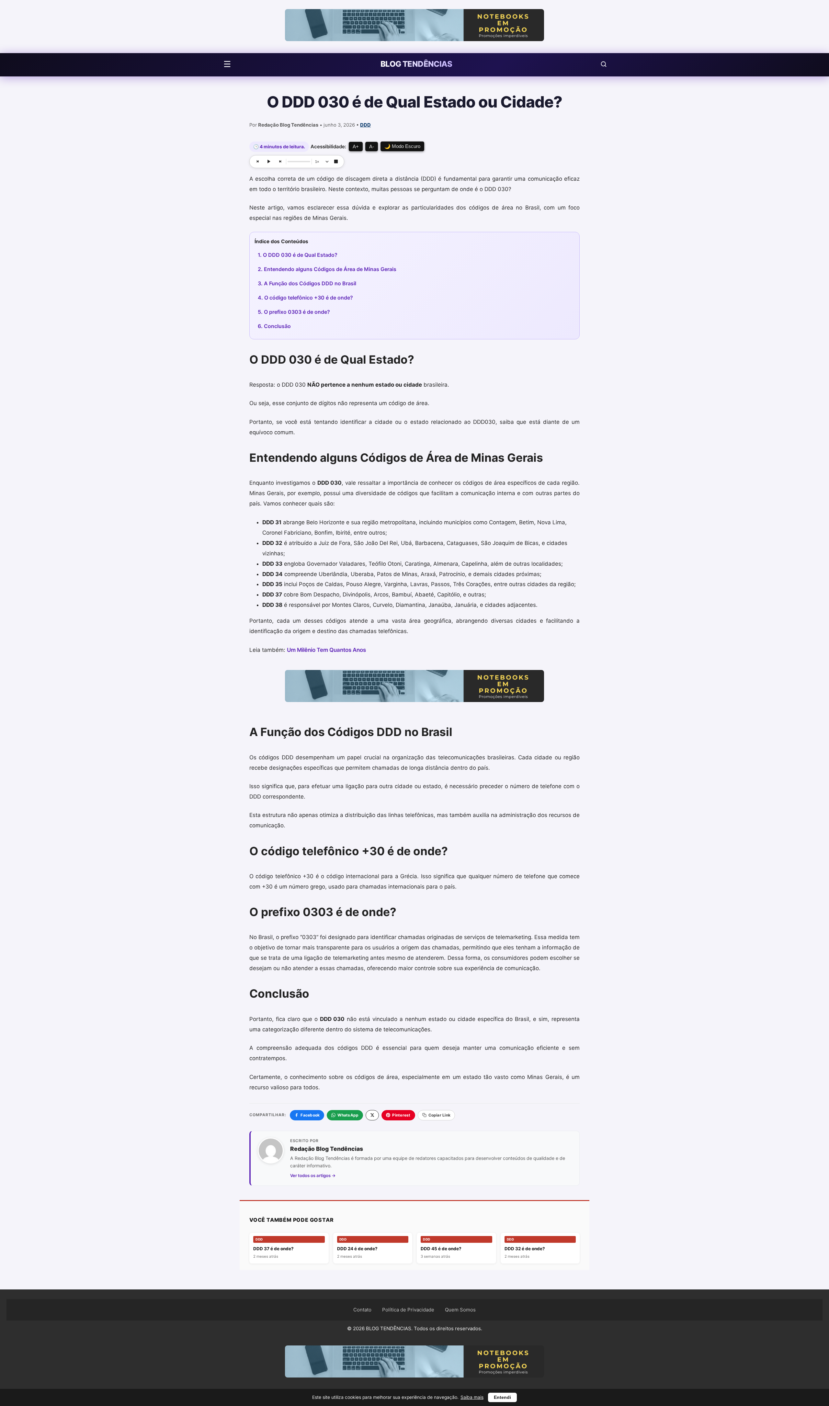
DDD (365, 125)
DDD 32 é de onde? (525, 1248)
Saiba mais (471, 1397)
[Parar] (336, 161)
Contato (362, 1310)
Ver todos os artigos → (313, 1175)
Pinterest (401, 1115)
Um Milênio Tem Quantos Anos (326, 650)
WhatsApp (347, 1115)
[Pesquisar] (603, 64)
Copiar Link (439, 1115)
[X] (372, 1115)
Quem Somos (460, 1310)
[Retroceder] (258, 161)
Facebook (310, 1115)
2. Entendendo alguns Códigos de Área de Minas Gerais (327, 269)
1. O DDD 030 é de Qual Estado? (297, 255)
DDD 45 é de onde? (441, 1248)
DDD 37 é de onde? (273, 1248)
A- (371, 146)
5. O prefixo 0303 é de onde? (294, 312)
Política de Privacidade (408, 1310)
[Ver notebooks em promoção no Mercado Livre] (414, 26)
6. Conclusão (274, 326)
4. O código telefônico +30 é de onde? (305, 297)
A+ (356, 146)
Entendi (502, 1397)
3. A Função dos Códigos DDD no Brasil (307, 283)
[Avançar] (280, 161)
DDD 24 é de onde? (357, 1248)
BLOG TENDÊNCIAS (416, 64)
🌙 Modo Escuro (402, 146)
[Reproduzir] (269, 161)
